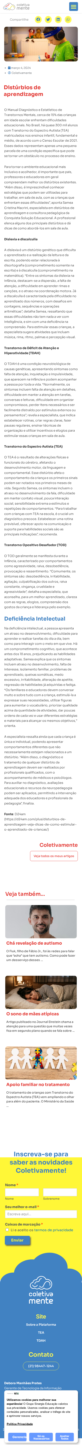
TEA (41, 1333)
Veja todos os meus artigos (54, 856)
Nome (11, 1185)
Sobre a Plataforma (41, 1325)
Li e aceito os (42, 1230)
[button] (73, 6)
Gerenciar (19, 1437)
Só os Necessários (41, 1437)
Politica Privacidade (20, 1424)
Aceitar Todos (64, 1437)
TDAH (41, 1341)
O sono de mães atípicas (32, 1014)
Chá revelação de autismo (34, 943)
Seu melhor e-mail (22, 1207)
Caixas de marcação (24, 1224)
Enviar (17, 1240)
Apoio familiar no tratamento (38, 1084)
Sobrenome (51, 1198)
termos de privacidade (53, 1230)
